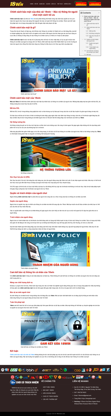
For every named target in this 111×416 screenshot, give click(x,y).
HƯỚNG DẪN (67, 3)
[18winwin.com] (18, 4)
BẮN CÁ (53, 3)
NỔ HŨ (36, 3)
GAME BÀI (42, 3)
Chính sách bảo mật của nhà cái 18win (22, 354)
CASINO (48, 3)
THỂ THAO (60, 3)
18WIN (31, 3)
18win (32, 19)
